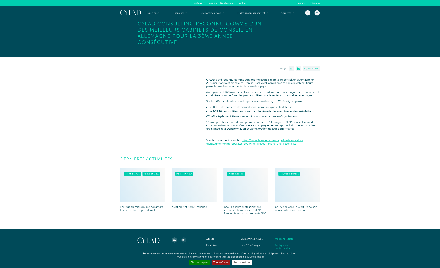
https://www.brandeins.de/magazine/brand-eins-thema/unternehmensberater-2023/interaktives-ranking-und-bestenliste (254, 142)
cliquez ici (258, 256)
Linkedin (300, 3)
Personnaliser (241, 262)
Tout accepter (199, 262)
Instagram (314, 3)
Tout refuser (220, 262)
